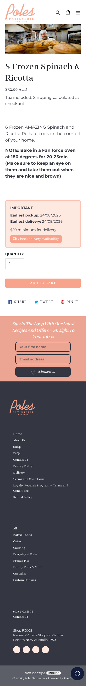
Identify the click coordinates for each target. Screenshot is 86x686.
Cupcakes (19, 574)
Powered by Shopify (61, 679)
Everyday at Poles (25, 554)
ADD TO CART (43, 283)
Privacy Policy (23, 466)
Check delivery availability (38, 239)
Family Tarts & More (27, 567)
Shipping (42, 97)
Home (17, 434)
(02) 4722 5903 (23, 612)
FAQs (17, 453)
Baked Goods (22, 535)
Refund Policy (22, 497)
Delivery (19, 473)
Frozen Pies (21, 561)
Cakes (17, 541)
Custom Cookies (24, 580)
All (15, 529)
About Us (19, 440)
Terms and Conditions (28, 479)
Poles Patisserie (35, 679)
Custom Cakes (23, 504)
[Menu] (78, 12)
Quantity (14, 254)
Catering (19, 548)
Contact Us (20, 460)
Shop (17, 447)
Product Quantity (25, 587)
